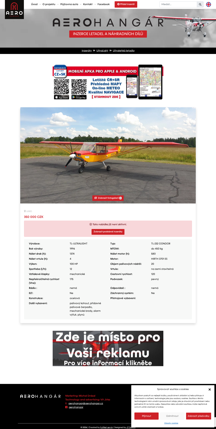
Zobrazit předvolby (199, 416)
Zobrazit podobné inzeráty (108, 232)
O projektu (49, 4)
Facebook (104, 4)
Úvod (34, 4)
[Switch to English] (208, 4)
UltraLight (102, 51)
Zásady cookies (171, 423)
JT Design (131, 427)
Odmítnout (172, 416)
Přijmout (146, 416)
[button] (209, 389)
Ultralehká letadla (123, 51)
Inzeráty (87, 51)
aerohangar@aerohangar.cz (85, 403)
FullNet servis (106, 427)
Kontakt (88, 4)
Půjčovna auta (69, 4)
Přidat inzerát (127, 4)
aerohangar (76, 407)
